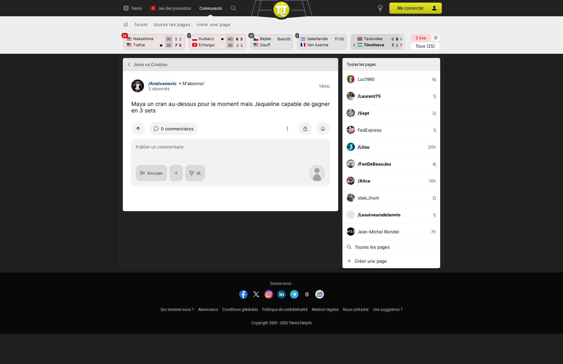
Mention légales (325, 309)
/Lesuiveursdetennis (379, 214)
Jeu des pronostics (174, 8)
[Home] (125, 24)
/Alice (364, 180)
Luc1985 (366, 79)
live (420, 37)
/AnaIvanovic (162, 83)
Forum (141, 24)
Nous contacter (356, 309)
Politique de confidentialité (285, 309)
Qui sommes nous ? (177, 309)
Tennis (136, 8)
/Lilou (363, 147)
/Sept (363, 113)
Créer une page (213, 24)
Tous (425, 46)
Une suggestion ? (388, 309)
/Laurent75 (369, 96)
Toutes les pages (172, 24)
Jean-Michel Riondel (378, 231)
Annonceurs (208, 309)
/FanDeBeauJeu (374, 164)
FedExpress (370, 130)
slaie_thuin (368, 197)
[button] (233, 8)
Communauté (210, 8)
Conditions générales (240, 309)
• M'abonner (191, 83)
